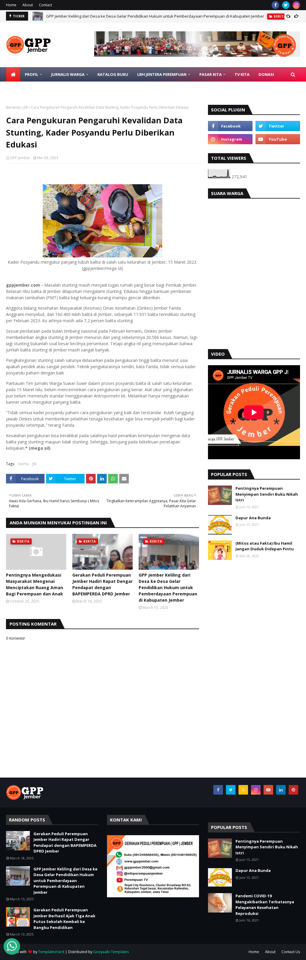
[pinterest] (293, 790)
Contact (45, 4)
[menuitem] (13, 74)
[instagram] (296, 5)
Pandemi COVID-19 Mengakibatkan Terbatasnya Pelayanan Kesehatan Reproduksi (264, 904)
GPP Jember (20, 157)
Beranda (13, 107)
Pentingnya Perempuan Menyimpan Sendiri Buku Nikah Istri (266, 494)
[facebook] (275, 5)
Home (11, 4)
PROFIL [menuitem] (31, 74)
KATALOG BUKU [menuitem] (112, 74)
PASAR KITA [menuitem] (210, 74)
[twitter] (286, 5)
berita (24, 463)
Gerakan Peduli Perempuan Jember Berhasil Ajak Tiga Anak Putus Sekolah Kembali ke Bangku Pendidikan (64, 918)
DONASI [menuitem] (266, 74)
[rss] (243, 790)
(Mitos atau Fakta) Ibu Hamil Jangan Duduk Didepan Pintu (264, 546)
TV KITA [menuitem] (242, 74)
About (27, 4)
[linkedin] (281, 790)
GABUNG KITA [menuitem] (24, 88)
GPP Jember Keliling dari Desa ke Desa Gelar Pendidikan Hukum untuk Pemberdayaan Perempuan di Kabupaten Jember (155, 16)
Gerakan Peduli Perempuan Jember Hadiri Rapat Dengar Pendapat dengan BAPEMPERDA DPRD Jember (102, 584)
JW (26, 107)
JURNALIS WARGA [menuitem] (68, 74)
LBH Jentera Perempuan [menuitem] (161, 74)
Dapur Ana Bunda (253, 517)
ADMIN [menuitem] (53, 88)
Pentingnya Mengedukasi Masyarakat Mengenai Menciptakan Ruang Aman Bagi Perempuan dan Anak (34, 584)
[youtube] (277, 139)
